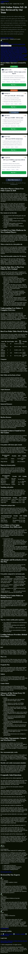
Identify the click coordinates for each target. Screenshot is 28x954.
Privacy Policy (4, 941)
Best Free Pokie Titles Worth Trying (14, 51)
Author (2, 2)
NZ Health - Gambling (19, 934)
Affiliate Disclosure (18, 941)
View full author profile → (7, 871)
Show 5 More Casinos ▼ (14, 179)
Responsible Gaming (7, 942)
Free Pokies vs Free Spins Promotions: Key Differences (11, 54)
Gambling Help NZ (8, 934)
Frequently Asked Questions (11, 61)
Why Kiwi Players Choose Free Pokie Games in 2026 (13, 47)
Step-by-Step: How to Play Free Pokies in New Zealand (14, 49)
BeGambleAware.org (14, 184)
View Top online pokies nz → (7, 37)
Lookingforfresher (5, 1)
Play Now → (14, 84)
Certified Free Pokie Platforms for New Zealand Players (13, 48)
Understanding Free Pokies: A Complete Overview (12, 51)
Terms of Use (10, 941)
